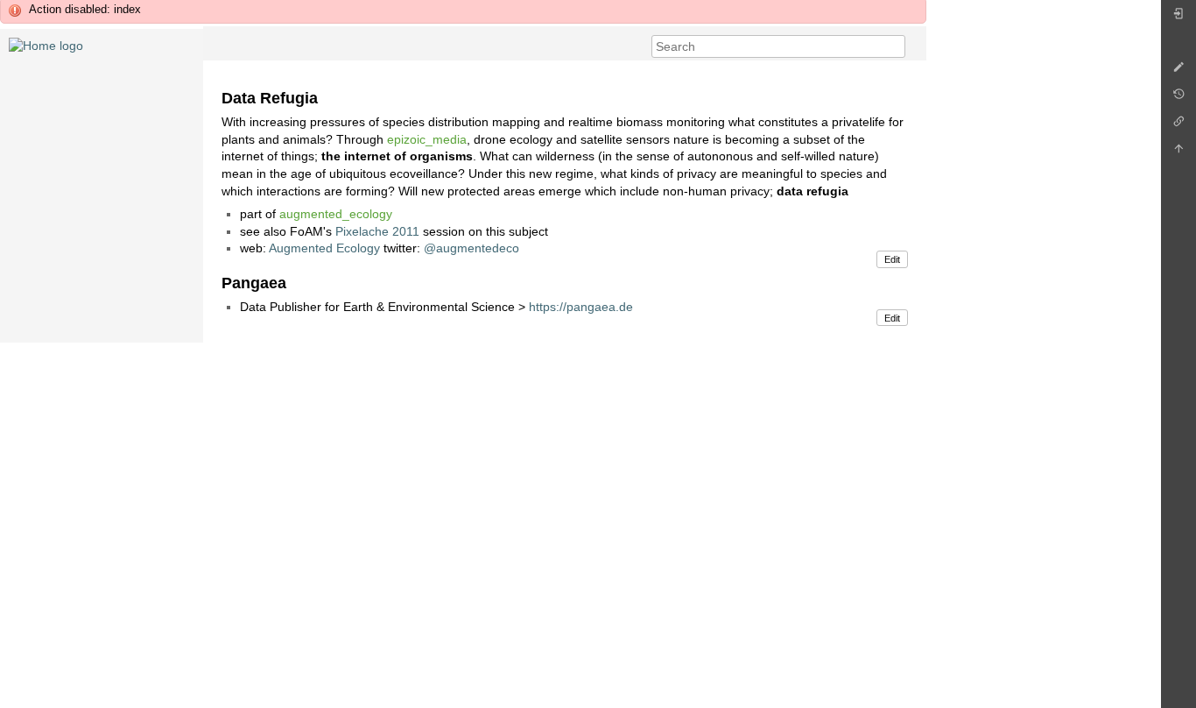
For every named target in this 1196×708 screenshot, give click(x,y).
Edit (892, 259)
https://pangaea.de (581, 307)
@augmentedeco (471, 248)
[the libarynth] (46, 46)
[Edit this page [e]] (1178, 71)
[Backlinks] (1178, 125)
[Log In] (1178, 18)
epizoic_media (427, 139)
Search (896, 46)
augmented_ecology (335, 214)
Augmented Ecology (324, 248)
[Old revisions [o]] (1178, 98)
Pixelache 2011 (377, 231)
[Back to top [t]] (1178, 152)
